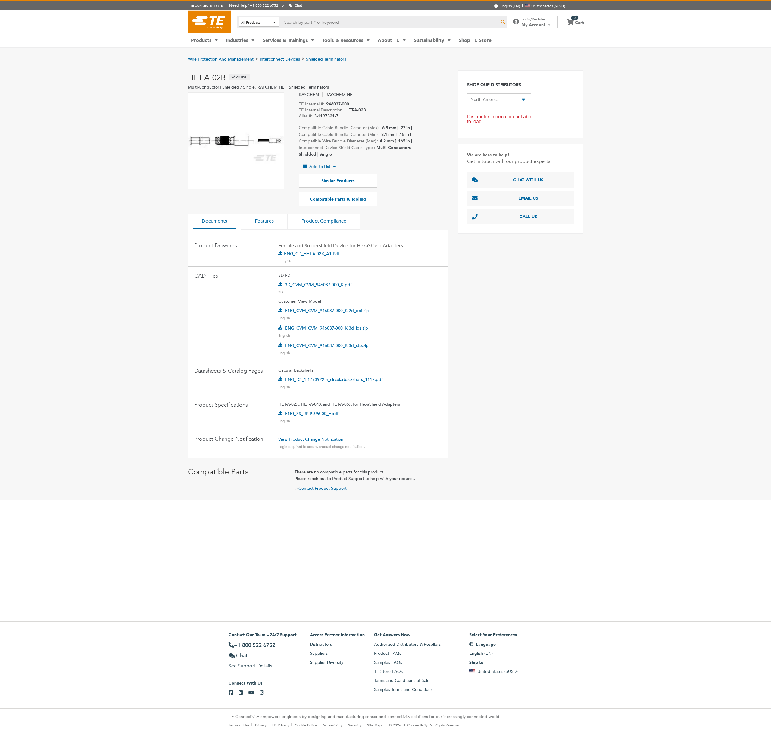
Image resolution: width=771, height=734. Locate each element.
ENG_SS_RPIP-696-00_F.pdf (312, 413)
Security (354, 725)
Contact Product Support (322, 488)
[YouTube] (254, 692)
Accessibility (332, 725)
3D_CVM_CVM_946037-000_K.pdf (318, 284)
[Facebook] (234, 692)
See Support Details (250, 666)
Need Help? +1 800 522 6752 (253, 5)
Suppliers (319, 653)
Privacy (261, 725)
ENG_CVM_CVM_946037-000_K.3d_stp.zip (327, 345)
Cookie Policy (306, 725)
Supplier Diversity (326, 662)
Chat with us (528, 180)
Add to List (320, 166)
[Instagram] (265, 692)
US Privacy (280, 725)
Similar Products (337, 180)
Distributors (321, 644)
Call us (528, 216)
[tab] (214, 222)
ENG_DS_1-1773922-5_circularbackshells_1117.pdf (334, 379)
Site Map (374, 725)
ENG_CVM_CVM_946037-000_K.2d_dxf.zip (327, 310)
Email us (528, 198)
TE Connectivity (209, 21)
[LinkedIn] (243, 692)
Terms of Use (239, 725)
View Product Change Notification (310, 439)
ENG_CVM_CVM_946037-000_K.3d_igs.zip (326, 328)
